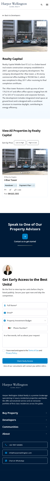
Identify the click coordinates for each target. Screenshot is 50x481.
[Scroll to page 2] (23, 173)
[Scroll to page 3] (25, 173)
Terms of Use (34, 350)
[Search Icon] (41, 4)
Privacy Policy (11, 353)
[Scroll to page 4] (27, 173)
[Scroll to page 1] (21, 173)
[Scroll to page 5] (29, 173)
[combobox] (10, 328)
